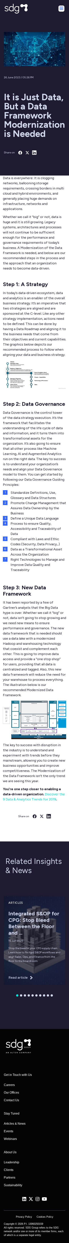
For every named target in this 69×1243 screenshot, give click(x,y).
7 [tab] (40, 995)
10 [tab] (52, 995)
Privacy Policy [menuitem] (24, 1216)
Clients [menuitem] (8, 1170)
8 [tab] (44, 995)
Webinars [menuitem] (10, 1138)
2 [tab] (21, 995)
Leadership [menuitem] (11, 1162)
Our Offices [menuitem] (11, 1092)
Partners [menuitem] (9, 1177)
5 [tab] (32, 995)
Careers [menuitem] (9, 1085)
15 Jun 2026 (15, 940)
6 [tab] (36, 995)
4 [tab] (29, 995)
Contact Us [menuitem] (11, 1100)
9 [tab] (48, 995)
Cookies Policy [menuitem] (45, 1216)
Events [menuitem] (8, 1131)
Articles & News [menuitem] (14, 1123)
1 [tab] (17, 995)
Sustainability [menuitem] (13, 1185)
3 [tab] (25, 995)
